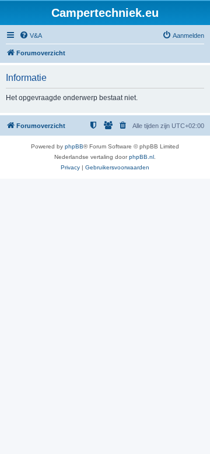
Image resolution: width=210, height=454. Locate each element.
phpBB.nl (141, 157)
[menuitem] (30, 35)
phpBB (74, 146)
